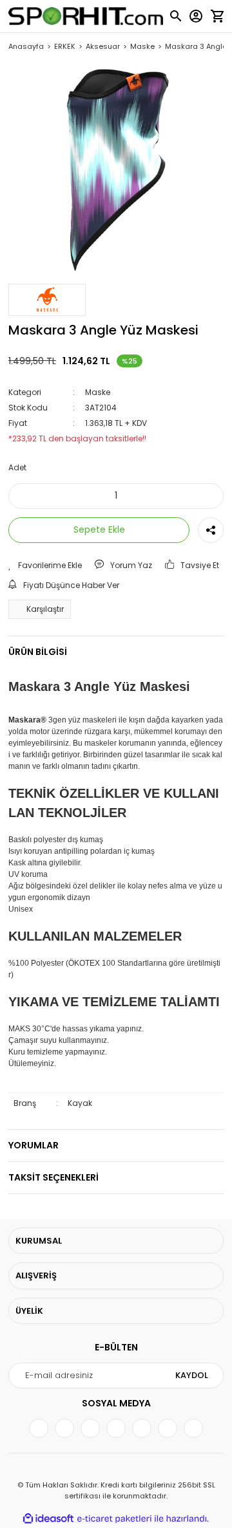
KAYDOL (191, 1375)
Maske (97, 392)
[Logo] (86, 16)
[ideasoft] (48, 1519)
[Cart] (217, 16)
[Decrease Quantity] (26, 496)
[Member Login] (195, 16)
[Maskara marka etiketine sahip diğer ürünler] (47, 300)
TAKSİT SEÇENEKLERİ (53, 1177)
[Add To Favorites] (45, 565)
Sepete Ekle (99, 529)
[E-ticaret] (114, 1519)
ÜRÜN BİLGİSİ (37, 651)
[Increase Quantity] (205, 496)
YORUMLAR (33, 1145)
